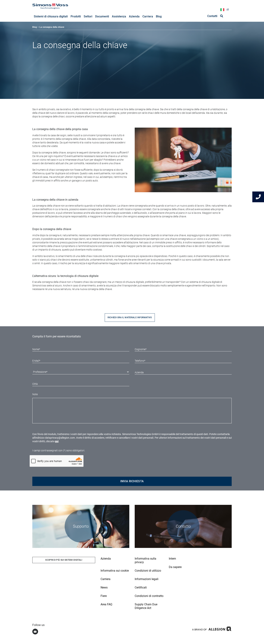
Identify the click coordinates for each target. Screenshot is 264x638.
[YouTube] (35, 631)
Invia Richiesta (132, 481)
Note (35, 394)
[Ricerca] (221, 16)
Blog (34, 27)
